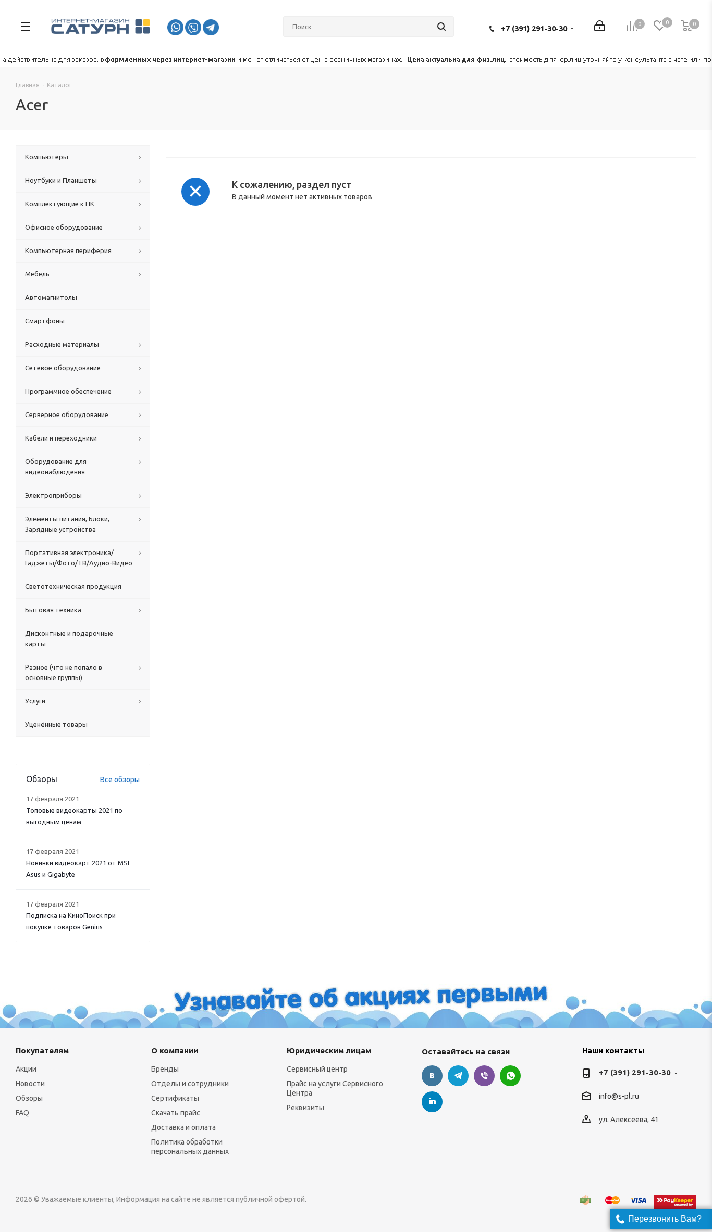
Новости (30, 1083)
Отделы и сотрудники (190, 1083)
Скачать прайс (175, 1113)
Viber (484, 1075)
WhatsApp (510, 1075)
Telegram (458, 1075)
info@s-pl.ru (619, 1096)
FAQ (22, 1113)
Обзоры (29, 1098)
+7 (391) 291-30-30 (534, 28)
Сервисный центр (317, 1069)
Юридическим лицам (329, 1050)
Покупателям (42, 1050)
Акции (26, 1069)
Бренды (165, 1069)
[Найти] (441, 26)
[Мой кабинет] (599, 27)
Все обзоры (120, 779)
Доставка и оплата (183, 1127)
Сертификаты (175, 1098)
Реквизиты (305, 1107)
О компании (174, 1050)
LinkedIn (432, 1101)
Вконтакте (432, 1075)
